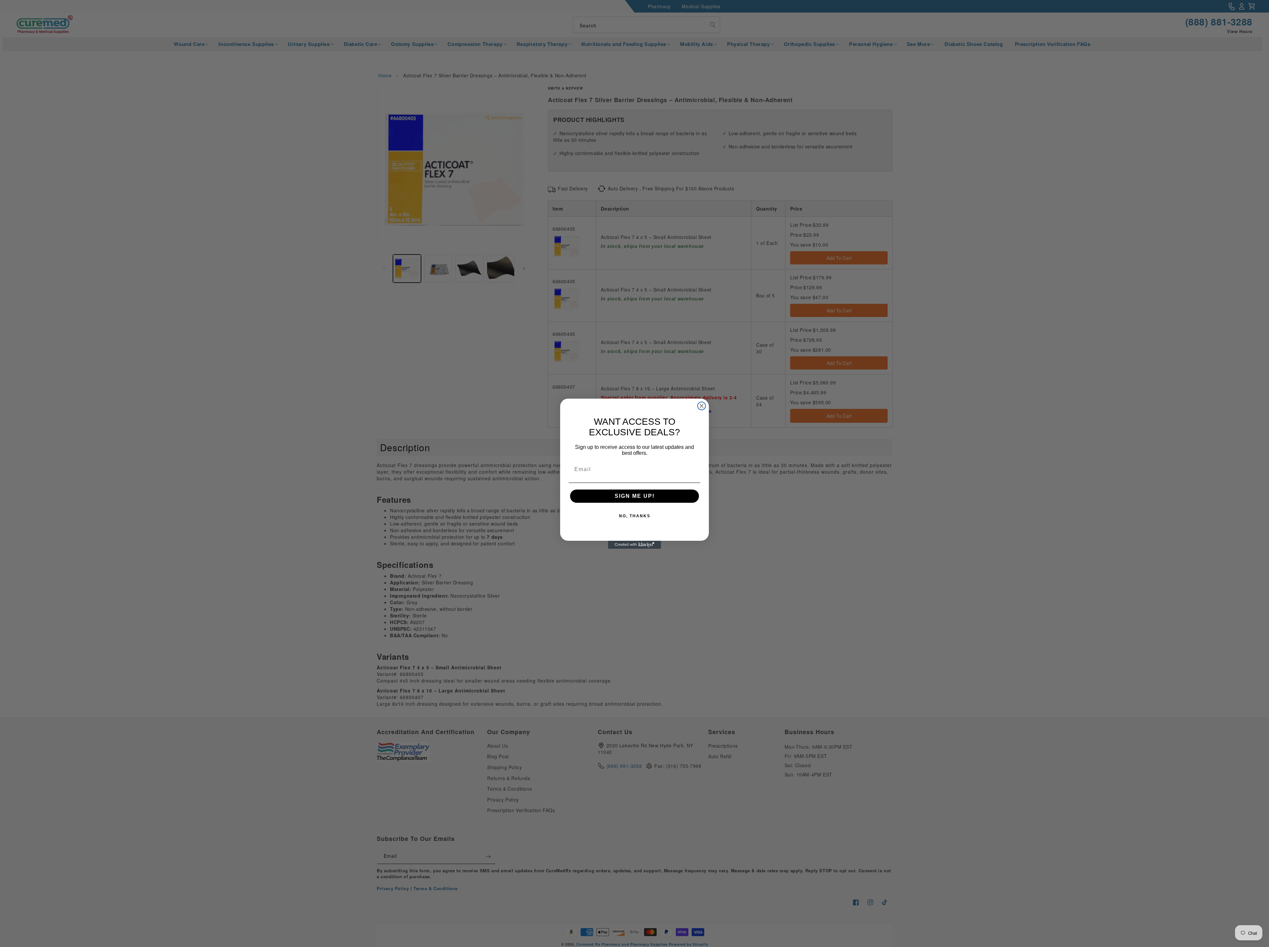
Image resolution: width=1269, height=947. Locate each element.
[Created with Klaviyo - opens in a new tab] (634, 545)
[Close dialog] (702, 406)
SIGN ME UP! (635, 496)
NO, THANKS (634, 516)
